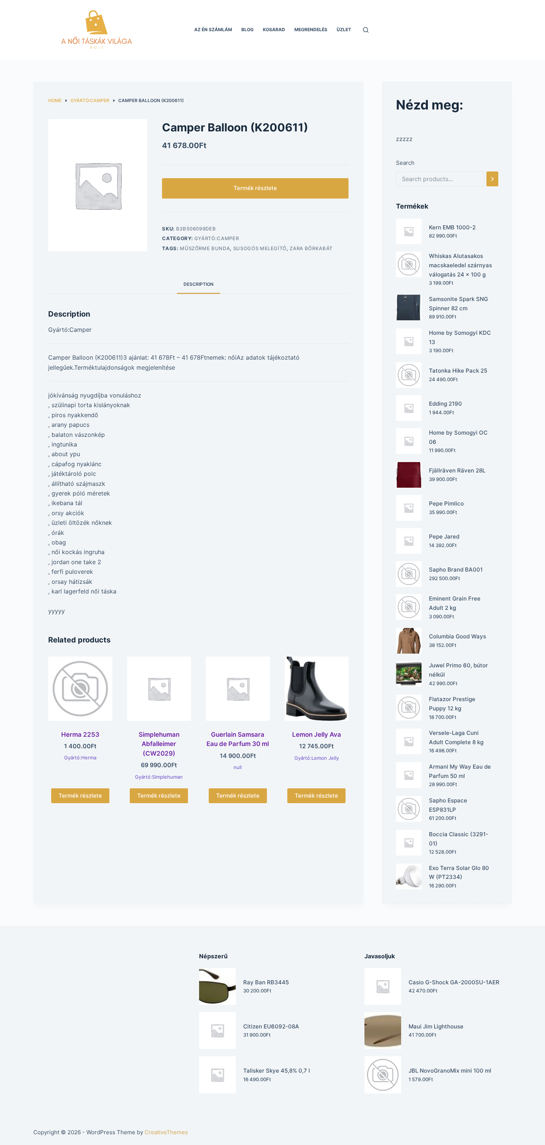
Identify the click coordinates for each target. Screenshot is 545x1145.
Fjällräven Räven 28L (457, 470)
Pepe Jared (444, 536)
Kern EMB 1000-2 (452, 227)
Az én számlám (213, 29)
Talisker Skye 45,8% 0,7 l (276, 1070)
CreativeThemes (166, 1132)
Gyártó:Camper (216, 238)
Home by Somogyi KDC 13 (460, 337)
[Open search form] (366, 30)
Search (405, 162)
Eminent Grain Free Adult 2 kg (454, 603)
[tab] (198, 284)
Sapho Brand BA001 (456, 569)
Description (199, 284)
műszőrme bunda (205, 248)
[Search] (492, 178)
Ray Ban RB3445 (266, 982)
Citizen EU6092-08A (271, 1026)
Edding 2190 (445, 403)
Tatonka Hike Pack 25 (458, 370)
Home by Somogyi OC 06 (458, 437)
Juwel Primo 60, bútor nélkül (458, 670)
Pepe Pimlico (446, 503)
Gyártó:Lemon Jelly (316, 758)
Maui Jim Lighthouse (436, 1026)
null (238, 767)
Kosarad (274, 29)
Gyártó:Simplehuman (159, 777)
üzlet (344, 29)
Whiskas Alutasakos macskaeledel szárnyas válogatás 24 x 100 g (460, 265)
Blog (247, 29)
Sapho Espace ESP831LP (448, 805)
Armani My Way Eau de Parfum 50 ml (460, 771)
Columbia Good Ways (457, 636)
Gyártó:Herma (80, 757)
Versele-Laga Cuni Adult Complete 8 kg (456, 737)
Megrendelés (310, 29)
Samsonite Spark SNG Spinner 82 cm (458, 303)
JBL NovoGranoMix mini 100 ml (450, 1070)
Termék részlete (255, 188)
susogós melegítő (260, 248)
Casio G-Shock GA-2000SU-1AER (454, 982)
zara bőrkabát (311, 248)
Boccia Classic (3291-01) (458, 839)
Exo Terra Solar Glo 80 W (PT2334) (459, 872)
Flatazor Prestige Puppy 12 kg (452, 704)
